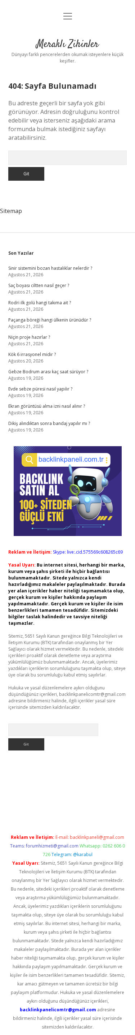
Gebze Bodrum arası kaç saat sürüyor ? (48, 372)
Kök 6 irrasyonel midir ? (32, 354)
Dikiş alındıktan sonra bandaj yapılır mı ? (49, 423)
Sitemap (11, 211)
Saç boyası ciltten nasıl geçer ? (38, 285)
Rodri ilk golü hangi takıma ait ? (39, 303)
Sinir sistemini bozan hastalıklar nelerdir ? (50, 268)
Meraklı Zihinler (67, 44)
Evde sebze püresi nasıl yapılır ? (40, 389)
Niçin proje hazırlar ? (29, 337)
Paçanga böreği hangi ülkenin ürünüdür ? (49, 320)
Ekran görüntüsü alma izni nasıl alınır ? (46, 406)
